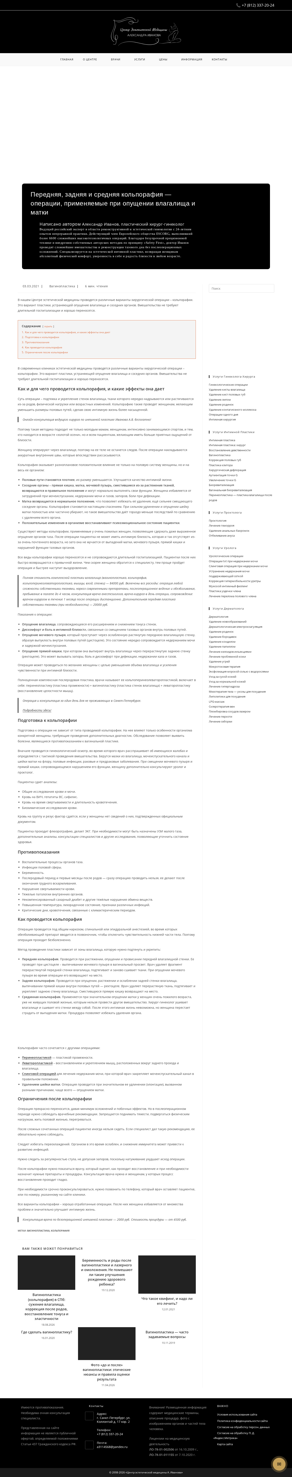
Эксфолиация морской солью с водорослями (239, 671)
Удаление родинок (221, 404)
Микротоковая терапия (224, 666)
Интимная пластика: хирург (227, 445)
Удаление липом (220, 399)
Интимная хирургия (222, 419)
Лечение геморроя (221, 525)
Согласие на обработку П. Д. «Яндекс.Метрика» (234, 1435)
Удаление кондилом (222, 642)
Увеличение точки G (222, 480)
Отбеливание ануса (222, 535)
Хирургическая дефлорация (227, 470)
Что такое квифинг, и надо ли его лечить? (167, 1301)
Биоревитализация (221, 485)
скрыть (48, 326)
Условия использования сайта (237, 1414)
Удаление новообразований (227, 621)
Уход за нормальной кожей (227, 681)
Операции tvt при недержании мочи (233, 561)
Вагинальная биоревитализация (230, 490)
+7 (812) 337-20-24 (258, 5)
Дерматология (218, 617)
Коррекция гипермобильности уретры (235, 581)
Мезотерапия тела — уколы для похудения (237, 691)
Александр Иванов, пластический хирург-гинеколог (133, 224)
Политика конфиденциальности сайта (242, 1421)
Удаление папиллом (222, 646)
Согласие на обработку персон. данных (243, 1427)
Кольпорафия (60, 1230)
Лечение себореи (220, 721)
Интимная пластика (222, 440)
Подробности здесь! (37, 710)
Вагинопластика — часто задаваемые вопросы (167, 1334)
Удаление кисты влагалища (227, 389)
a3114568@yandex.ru (112, 1447)
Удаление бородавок (223, 637)
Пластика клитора (221, 465)
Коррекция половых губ (225, 460)
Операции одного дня (223, 414)
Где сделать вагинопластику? (46, 1332)
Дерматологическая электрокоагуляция (235, 627)
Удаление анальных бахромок (229, 531)
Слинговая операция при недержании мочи (238, 566)
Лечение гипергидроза (224, 686)
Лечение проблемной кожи (227, 656)
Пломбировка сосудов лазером (230, 711)
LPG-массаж (217, 701)
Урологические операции (226, 556)
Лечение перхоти (220, 716)
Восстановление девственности (230, 450)
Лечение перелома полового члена (232, 596)
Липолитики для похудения (227, 696)
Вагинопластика (62, 286)
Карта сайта (225, 1444)
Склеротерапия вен (222, 706)
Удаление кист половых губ (227, 394)
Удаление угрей (219, 661)
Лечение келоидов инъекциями (230, 652)
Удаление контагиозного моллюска (232, 410)
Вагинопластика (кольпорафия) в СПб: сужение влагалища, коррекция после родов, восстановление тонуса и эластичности (46, 1306)
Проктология (217, 520)
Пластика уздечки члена (225, 591)
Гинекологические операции (228, 385)
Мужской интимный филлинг (228, 586)
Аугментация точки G (223, 475)
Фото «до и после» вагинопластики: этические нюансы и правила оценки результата (107, 1372)
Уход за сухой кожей (222, 677)
